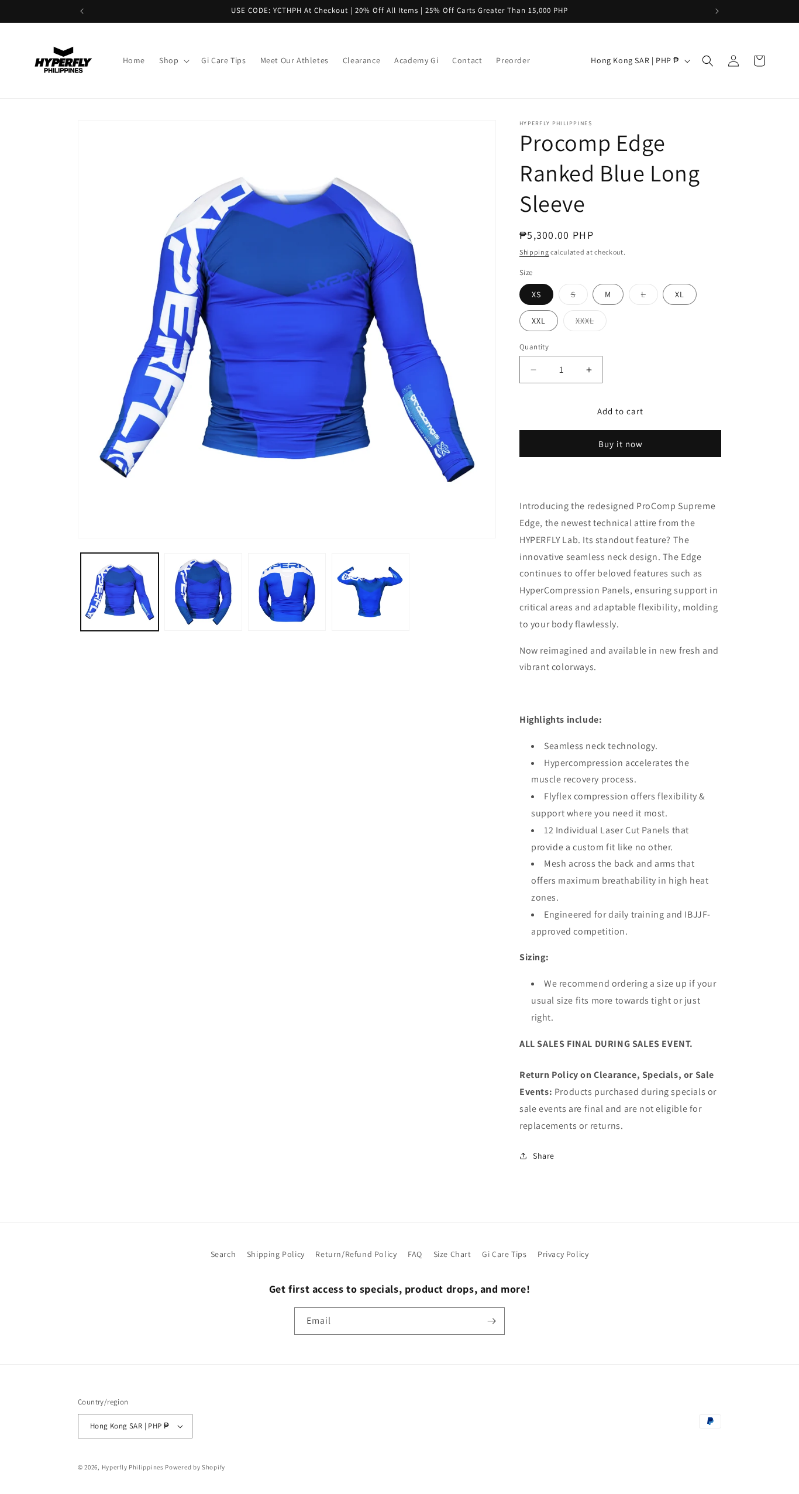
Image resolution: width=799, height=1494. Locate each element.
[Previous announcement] (82, 11)
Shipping (534, 252)
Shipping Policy (276, 1254)
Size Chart (452, 1254)
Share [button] (544, 1155)
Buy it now (620, 443)
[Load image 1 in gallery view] (120, 592)
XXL (539, 320)
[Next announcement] (717, 11)
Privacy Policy (563, 1254)
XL (679, 294)
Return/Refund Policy (356, 1254)
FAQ (415, 1254)
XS (536, 294)
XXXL (591, 323)
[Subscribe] (491, 1321)
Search (223, 1254)
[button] (173, 60)
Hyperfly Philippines (133, 1467)
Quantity (534, 347)
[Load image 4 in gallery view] (370, 592)
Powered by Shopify (195, 1467)
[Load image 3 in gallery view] (287, 592)
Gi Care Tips (504, 1254)
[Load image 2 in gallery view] (203, 592)
